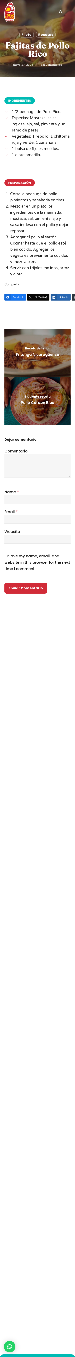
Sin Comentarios (51, 64)
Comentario (16, 451)
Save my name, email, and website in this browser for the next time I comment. (37, 562)
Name (11, 492)
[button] (68, 12)
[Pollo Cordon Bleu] (37, 401)
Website (12, 531)
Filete (27, 34)
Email (11, 511)
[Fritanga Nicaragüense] (37, 353)
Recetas (45, 34)
